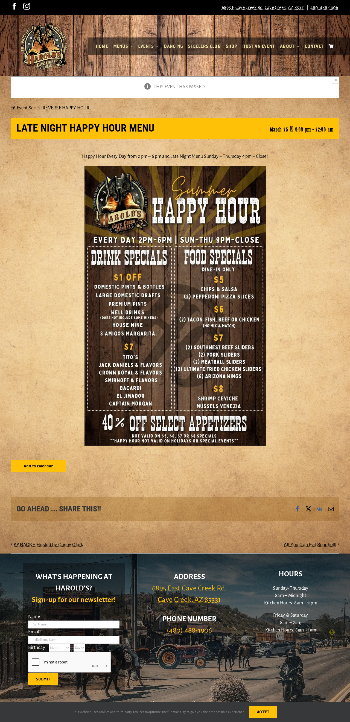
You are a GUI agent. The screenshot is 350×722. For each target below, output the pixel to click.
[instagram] (26, 6)
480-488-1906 (324, 7)
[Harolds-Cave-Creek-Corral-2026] (43, 24)
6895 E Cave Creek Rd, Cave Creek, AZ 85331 (263, 7)
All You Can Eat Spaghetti (310, 544)
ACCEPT (263, 712)
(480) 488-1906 (189, 630)
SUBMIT (43, 679)
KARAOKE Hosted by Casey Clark (48, 544)
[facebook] (14, 6)
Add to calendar (38, 466)
